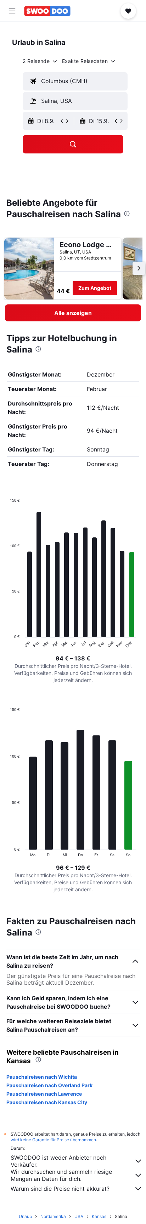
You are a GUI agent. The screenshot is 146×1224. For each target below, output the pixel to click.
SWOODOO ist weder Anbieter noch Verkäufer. (58, 1161)
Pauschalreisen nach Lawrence (44, 1094)
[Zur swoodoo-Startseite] (47, 11)
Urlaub (25, 1216)
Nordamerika (53, 1216)
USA (78, 1216)
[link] (73, 312)
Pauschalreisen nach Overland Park (49, 1085)
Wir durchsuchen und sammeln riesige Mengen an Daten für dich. (61, 1175)
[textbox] (75, 81)
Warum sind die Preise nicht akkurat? (60, 1188)
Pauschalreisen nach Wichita (41, 1077)
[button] (12, 11)
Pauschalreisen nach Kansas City (46, 1102)
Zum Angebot (94, 288)
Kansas (99, 1216)
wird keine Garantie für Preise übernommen (53, 1139)
